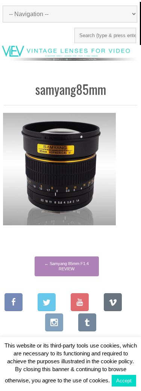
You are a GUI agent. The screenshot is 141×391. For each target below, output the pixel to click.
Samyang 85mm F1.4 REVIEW (66, 266)
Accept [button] (124, 381)
